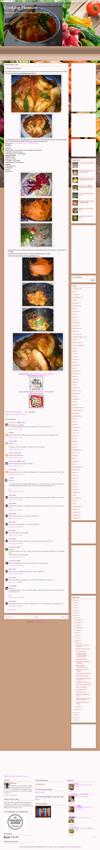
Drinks (74, 362)
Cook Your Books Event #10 (41, 392)
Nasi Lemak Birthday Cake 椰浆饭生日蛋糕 (84, 829)
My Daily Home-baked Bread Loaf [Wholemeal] (86, 171)
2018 (75, 608)
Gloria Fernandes (13, 453)
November (78, 622)
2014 (75, 618)
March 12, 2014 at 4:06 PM (15, 526)
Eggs (73, 368)
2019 (75, 605)
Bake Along (75, 303)
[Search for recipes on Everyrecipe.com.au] (40, 792)
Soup (73, 484)
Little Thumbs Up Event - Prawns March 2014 (42, 374)
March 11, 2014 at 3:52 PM (15, 429)
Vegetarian (75, 515)
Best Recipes (75, 306)
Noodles (74, 430)
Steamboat (75, 489)
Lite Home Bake (13, 561)
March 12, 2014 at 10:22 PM (16, 557)
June (77, 635)
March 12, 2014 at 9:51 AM (15, 491)
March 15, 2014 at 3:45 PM (15, 606)
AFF (73, 291)
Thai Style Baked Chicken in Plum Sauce (83, 662)
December (78, 620)
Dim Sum (74, 359)
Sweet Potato (75, 498)
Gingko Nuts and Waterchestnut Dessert (82, 666)
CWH (73, 351)
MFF (73, 419)
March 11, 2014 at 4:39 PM (15, 437)
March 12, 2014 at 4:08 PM (15, 543)
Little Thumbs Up (16, 414)
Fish (73, 385)
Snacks (74, 481)
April (77, 640)
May (77, 637)
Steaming (74, 492)
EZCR (74, 376)
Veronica (11, 469)
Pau (73, 438)
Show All (94, 837)
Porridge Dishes (76, 450)
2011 (75, 717)
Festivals (74, 379)
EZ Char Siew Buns (81, 651)
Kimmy (11, 495)
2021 (75, 600)
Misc (73, 421)
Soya (73, 486)
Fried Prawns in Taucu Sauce (83, 649)
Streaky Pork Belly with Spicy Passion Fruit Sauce (83, 699)
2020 (75, 603)
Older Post (64, 617)
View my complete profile (10, 795)
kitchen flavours (13, 547)
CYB (10, 414)
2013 (75, 712)
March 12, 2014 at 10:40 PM (16, 565)
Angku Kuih (75, 294)
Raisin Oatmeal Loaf (81, 692)
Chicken (74, 325)
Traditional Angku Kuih (81, 659)
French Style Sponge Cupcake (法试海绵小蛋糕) (86, 201)
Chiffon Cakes (76, 328)
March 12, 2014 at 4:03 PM (15, 500)
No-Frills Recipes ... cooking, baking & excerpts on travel (79, 794)
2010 (75, 720)
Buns (73, 314)
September (78, 627)
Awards (74, 300)
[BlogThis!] (30, 412)
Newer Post (8, 617)
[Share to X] (31, 412)
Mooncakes (75, 427)
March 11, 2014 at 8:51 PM (15, 449)
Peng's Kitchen (72, 816)
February (78, 707)
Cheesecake (75, 323)
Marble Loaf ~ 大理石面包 (81, 796)
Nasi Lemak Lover (73, 827)
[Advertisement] (83, 87)
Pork (73, 447)
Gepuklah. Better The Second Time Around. (83, 785)
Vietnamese (75, 518)
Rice (73, 464)
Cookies (74, 339)
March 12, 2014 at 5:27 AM (15, 474)
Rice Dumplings (76, 467)
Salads (74, 472)
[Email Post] (25, 412)
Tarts (73, 501)
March (77, 642)
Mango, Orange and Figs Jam (83, 684)
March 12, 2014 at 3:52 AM (15, 457)
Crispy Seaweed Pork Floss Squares (82, 702)
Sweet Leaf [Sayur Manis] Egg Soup (86, 194)
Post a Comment (11, 609)
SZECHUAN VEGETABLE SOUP (86, 209)
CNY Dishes (75, 334)
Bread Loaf (75, 311)
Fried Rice (75, 388)
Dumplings (75, 365)
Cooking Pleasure (20, 7)
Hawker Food (75, 390)
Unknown (11, 441)
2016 (75, 613)
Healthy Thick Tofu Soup (82, 676)
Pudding (74, 455)
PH (9, 433)
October (78, 625)
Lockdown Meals (76, 410)
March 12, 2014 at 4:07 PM (15, 535)
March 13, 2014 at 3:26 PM (15, 582)
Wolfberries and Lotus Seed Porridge (82, 670)
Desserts (74, 356)
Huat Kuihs (75, 399)
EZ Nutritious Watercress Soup (83, 682)
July (77, 632)
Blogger (79, 847)
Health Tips (75, 393)
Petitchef (74, 441)
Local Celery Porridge (81, 687)
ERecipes (74, 373)
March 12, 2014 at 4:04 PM (15, 510)
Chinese (74, 331)
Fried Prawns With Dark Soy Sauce (83, 695)
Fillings (74, 382)
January (78, 709)
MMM (74, 424)
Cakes (73, 320)
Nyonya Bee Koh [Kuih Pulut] (86, 163)
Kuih (73, 404)
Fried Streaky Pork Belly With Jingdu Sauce (83, 678)
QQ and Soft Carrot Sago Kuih (83, 673)
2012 (75, 715)
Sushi (73, 495)
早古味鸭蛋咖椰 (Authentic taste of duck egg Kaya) (83, 808)
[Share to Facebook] (33, 412)
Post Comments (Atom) (40, 621)
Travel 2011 (75, 509)
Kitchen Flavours (38, 393)
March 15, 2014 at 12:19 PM (16, 597)
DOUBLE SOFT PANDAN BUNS (86, 216)
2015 (75, 615)
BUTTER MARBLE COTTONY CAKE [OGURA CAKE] (81, 655)
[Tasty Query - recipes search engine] (40, 785)
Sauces (74, 475)
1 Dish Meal (75, 289)
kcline (68, 847)
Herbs (73, 396)
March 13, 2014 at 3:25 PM (15, 574)
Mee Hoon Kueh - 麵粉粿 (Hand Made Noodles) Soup (86, 186)
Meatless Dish (75, 416)
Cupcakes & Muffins (77, 345)
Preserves (74, 453)
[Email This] (28, 412)
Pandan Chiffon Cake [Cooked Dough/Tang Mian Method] (86, 178)
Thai (73, 503)
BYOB (74, 317)
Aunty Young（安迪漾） (15, 422)
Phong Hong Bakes (74, 783)
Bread (73, 308)
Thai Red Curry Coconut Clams (82, 817)
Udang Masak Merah (81, 689)
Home (36, 617)
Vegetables (75, 512)
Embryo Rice (75, 371)
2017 (75, 610)
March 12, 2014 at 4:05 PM (15, 518)
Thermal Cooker (76, 506)
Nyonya (74, 433)
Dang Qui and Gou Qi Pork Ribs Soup (82, 645)
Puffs (73, 458)
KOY (73, 402)
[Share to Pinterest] (34, 412)
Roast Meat (75, 470)
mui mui (11, 586)
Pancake (74, 436)
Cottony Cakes (76, 342)
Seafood (24, 414)
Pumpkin (74, 461)
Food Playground (41, 375)
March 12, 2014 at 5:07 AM (15, 466)
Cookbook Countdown (78, 337)
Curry (73, 348)
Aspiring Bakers (76, 297)
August (78, 630)
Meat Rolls (75, 413)
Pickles (74, 444)
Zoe (10, 478)
